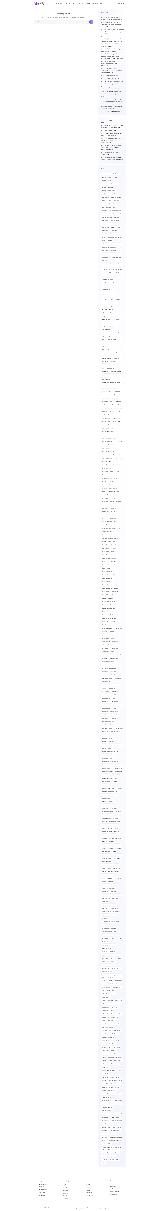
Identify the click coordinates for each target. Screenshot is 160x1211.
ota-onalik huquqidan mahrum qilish (111, 831)
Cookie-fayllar (113, 1194)
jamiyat (104, 515)
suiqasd (104, 1047)
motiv (116, 778)
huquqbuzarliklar (106, 424)
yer (102, 1144)
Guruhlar (65, 1196)
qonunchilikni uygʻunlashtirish (109, 891)
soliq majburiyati (106, 997)
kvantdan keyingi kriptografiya (109, 685)
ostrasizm (110, 828)
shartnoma (119, 958)
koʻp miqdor (115, 641)
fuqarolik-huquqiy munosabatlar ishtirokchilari (110, 354)
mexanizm (119, 765)
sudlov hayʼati (115, 1040)
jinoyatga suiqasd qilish (108, 605)
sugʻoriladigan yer (112, 1044)
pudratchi (116, 865)
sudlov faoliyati (106, 1040)
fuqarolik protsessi (117, 342)
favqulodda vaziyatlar (107, 332)
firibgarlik (117, 332)
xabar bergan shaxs (106, 1114)
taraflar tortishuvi (118, 1060)
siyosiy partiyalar (117, 987)
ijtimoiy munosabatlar (107, 461)
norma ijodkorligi (106, 798)
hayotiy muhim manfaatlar (113, 404)
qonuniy (104, 895)
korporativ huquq (114, 658)
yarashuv (104, 1140)
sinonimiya (104, 984)
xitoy (114, 1127)
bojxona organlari (117, 244)
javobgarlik (104, 525)
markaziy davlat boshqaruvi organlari (111, 731)
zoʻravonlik (104, 1159)
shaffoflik (117, 955)
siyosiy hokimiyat (106, 987)
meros (103, 765)
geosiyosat (104, 365)
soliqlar (104, 1020)
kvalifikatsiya (118, 678)
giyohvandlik (105, 371)
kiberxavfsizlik (105, 638)
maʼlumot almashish (107, 738)
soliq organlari (105, 1004)
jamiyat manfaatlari (112, 515)
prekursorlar (117, 845)
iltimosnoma (118, 474)
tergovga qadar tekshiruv (108, 1077)
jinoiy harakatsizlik (106, 535)
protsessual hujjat (118, 855)
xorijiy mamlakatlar (115, 1130)
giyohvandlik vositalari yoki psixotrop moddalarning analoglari (111, 383)
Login (118, 3)
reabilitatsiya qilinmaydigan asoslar (110, 921)
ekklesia (104, 306)
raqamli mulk (105, 908)
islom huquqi (105, 508)
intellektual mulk (113, 488)
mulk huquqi (105, 785)
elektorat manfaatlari (107, 312)
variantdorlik (113, 1094)
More (101, 3)
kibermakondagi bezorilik (108, 635)
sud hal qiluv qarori (106, 1030)
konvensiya (104, 658)
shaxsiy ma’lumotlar (116, 968)
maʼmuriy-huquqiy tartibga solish (110, 751)
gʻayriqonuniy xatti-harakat (108, 368)
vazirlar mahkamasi (106, 1097)
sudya (103, 1044)
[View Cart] (114, 3)
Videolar (65, 1190)
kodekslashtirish (106, 641)
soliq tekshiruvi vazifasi (107, 1014)
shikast (104, 980)
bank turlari (112, 224)
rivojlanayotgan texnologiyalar (109, 928)
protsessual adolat (106, 855)
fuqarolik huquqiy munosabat (109, 339)
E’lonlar (80, 3)
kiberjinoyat (112, 631)
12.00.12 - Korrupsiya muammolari (112, 81)
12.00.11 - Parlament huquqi (110, 78)
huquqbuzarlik (116, 421)
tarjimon (104, 1064)
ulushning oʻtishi (112, 1090)
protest (114, 851)
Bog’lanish (95, 3)
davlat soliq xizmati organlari (109, 296)
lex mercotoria (105, 695)
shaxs (103, 961)
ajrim (109, 180)
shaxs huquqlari (111, 961)
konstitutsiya (115, 648)
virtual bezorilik (118, 1100)
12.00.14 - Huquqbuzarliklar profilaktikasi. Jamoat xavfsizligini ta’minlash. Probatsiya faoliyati (111, 89)
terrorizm (104, 1080)
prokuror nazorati (106, 851)
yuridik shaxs (116, 1152)
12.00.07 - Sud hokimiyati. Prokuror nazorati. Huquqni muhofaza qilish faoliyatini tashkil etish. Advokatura (112, 56)
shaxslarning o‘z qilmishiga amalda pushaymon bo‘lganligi (110, 976)
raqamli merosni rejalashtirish (109, 905)
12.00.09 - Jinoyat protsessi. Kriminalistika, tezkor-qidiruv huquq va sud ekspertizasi (111, 71)
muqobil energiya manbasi (108, 788)
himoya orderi (111, 408)
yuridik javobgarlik (106, 1152)
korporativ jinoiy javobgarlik (108, 661)
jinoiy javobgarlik (117, 535)
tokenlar (104, 1090)
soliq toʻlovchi (114, 1017)
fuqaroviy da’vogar (106, 358)
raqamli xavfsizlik (106, 915)
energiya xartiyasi (116, 322)
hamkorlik (114, 398)
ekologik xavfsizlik (112, 306)
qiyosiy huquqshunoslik (108, 875)
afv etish (115, 177)
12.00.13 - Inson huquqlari (109, 84)
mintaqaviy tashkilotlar (107, 771)
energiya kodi (119, 319)
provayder (118, 858)
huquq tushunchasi (117, 418)
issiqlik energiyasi (115, 508)
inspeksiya (114, 485)
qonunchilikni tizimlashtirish (108, 888)
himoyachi (119, 408)
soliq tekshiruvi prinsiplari (108, 1010)
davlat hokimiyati (106, 289)
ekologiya (104, 309)
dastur (103, 272)
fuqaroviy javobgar (118, 358)
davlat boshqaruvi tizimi (108, 276)
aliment (104, 187)
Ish (73, 3)
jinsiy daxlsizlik (105, 621)
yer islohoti (108, 1144)
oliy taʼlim (104, 821)
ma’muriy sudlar (118, 705)
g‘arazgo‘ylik (105, 361)
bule (119, 254)
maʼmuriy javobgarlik (107, 748)
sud (103, 1027)
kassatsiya (104, 631)
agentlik (104, 180)
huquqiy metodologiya (107, 431)
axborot (104, 204)
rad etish (110, 895)
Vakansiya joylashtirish (89, 1191)
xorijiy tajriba (105, 1134)
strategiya (117, 1024)
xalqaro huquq (105, 1117)
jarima (115, 521)
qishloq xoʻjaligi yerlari (113, 871)
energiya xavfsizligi (106, 326)
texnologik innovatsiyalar (108, 1084)
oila (103, 815)
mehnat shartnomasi (107, 758)
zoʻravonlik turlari (114, 1159)
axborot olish (111, 204)
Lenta (64, 1184)
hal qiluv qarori (105, 398)
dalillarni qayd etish (117, 269)
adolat (103, 174)
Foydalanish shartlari (113, 1188)
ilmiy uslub (104, 474)
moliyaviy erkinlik (116, 775)
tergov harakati (105, 1074)
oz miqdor (113, 835)
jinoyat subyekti (105, 591)
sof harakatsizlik (106, 990)
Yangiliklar (87, 3)
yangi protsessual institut (116, 1137)
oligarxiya (115, 818)
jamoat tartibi (113, 518)
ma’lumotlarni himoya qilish (108, 698)
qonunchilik (115, 885)
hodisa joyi (104, 411)
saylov (119, 938)
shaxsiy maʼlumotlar (107, 971)
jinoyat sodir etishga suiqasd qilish (110, 588)
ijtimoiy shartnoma (106, 464)
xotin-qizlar (113, 1134)
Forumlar (65, 1199)
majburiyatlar (105, 718)
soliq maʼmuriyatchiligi (107, 1000)
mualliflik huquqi (106, 781)
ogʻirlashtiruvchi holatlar (108, 811)
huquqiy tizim (119, 441)
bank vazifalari (105, 227)
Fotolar (65, 1187)
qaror (103, 868)
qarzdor (109, 868)
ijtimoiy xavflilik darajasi (107, 471)
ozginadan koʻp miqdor (115, 838)
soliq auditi (105, 994)
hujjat (103, 414)
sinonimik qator (118, 980)
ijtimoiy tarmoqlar (117, 464)
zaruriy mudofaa (112, 1156)
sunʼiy (109, 1047)
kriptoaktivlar (105, 671)
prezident (104, 848)
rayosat (114, 915)
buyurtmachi (105, 257)
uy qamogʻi (105, 1094)
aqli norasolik (105, 197)
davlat (109, 272)
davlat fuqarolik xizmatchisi (108, 282)
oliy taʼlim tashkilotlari (114, 821)
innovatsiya (114, 478)
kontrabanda (118, 655)
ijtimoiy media (119, 458)
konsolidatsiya (105, 648)
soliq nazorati (118, 1000)
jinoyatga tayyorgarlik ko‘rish (109, 608)
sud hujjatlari (105, 1034)
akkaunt (116, 184)
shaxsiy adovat (105, 968)
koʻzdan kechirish (106, 645)
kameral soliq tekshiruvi (107, 628)
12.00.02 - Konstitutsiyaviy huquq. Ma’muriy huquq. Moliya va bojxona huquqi (111, 25)
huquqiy (114, 424)
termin (117, 1077)
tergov (119, 1070)
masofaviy (104, 735)
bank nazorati (105, 220)
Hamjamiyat (59, 3)
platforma (111, 841)
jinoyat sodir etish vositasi (108, 585)
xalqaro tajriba (105, 1120)
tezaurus (118, 1084)
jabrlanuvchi (114, 511)
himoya (104, 408)
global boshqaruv (106, 391)
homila (118, 411)
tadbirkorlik (114, 1054)
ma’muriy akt (105, 701)
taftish (121, 1054)
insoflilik (104, 481)
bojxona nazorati (106, 244)
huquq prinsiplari (106, 418)
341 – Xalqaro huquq (108, 130)
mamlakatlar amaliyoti (107, 725)
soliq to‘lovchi (105, 1017)
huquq (115, 414)
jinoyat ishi (113, 551)
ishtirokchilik (119, 501)
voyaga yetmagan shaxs (116, 1104)
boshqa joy (105, 254)
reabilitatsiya (105, 918)
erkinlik (115, 326)
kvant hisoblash (106, 681)
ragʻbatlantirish (118, 895)
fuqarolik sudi (105, 349)
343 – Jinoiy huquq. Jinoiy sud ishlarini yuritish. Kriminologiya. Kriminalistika (111, 140)
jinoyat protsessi (106, 568)
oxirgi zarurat (105, 835)
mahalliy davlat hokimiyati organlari (110, 711)
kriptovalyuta (114, 675)
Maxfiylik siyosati (114, 1191)
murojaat (119, 788)
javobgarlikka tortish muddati (109, 528)
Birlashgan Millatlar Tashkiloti (115, 237)
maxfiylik (112, 735)
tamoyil (104, 1060)
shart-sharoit (105, 958)
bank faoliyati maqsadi (115, 210)
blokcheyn (110, 240)
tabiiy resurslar (105, 1054)
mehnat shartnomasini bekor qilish (110, 761)
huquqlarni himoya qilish (108, 451)
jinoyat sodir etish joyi (107, 571)
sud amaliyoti (109, 1027)
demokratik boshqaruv (107, 299)
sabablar (118, 935)
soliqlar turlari (111, 1020)
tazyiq (103, 1067)
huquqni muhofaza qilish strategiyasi (111, 454)
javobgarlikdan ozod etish (116, 525)
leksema (104, 688)
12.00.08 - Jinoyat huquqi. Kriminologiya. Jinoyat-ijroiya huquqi (109, 63)
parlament (104, 841)
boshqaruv (112, 254)
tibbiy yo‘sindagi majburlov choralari (111, 1087)
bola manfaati (105, 250)
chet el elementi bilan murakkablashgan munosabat (111, 265)
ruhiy (120, 931)
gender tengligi (114, 361)
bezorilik (104, 234)
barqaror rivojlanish (116, 227)
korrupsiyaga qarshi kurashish (109, 668)
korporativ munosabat (107, 665)
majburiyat (115, 715)
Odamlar (65, 1193)
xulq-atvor (104, 1137)
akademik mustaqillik (107, 184)
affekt (109, 177)
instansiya (104, 488)
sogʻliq (114, 990)
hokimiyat (112, 411)
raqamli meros (105, 901)
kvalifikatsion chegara (107, 678)
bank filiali (118, 214)
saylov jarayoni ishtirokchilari (109, 945)
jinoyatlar (104, 611)
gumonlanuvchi (105, 394)
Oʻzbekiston (119, 811)
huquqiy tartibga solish (107, 441)
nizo (117, 791)
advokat (104, 177)
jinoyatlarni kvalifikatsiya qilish (109, 615)
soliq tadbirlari (105, 1007)
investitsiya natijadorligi (113, 491)
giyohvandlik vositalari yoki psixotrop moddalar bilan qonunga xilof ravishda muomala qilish (111, 377)
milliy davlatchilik (118, 768)
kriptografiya (105, 675)
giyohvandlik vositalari (116, 371)
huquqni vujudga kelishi (107, 458)
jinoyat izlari (105, 561)
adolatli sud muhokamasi (114, 174)
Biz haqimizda (43, 1189)
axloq (114, 207)
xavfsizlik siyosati (106, 1127)
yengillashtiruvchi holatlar (115, 1140)
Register (123, 3)
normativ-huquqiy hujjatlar (108, 805)
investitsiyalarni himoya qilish (109, 498)
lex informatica (114, 691)
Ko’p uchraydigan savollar (44, 1186)
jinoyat (114, 548)
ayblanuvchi (105, 210)
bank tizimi (104, 224)
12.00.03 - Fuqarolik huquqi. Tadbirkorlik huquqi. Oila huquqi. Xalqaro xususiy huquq (112, 32)
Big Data (111, 234)
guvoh (113, 394)
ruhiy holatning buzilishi (107, 935)
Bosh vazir (113, 250)
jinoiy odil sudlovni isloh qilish (109, 545)
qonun (119, 878)
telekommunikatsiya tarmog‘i (109, 1070)
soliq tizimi (118, 1014)
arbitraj (103, 200)
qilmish (104, 871)
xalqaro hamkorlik (118, 1114)
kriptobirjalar (114, 671)
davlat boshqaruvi (117, 272)
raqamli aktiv (115, 898)
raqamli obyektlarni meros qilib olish (111, 911)
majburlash (113, 718)
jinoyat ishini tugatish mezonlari (109, 558)
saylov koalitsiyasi (106, 948)
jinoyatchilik (115, 595)
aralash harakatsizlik (116, 197)
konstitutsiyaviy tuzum (107, 655)
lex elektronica (105, 691)
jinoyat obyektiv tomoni (107, 565)
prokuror (119, 848)
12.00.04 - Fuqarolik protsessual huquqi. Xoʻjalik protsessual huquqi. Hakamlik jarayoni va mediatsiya (111, 39)
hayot (103, 404)
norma (115, 795)
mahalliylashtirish (106, 715)
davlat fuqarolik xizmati (107, 286)
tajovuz (104, 1057)
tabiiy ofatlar (113, 1050)
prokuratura (111, 848)
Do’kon (68, 3)
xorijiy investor (105, 1130)
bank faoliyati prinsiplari (108, 214)
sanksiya (113, 938)
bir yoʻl (104, 237)
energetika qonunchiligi (107, 319)
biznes (103, 240)
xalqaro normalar (116, 1117)
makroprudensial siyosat (108, 721)
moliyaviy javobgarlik (107, 778)
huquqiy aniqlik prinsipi (107, 428)
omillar (104, 828)
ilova (111, 474)
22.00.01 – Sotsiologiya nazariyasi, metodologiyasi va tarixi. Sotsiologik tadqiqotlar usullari (111, 106)
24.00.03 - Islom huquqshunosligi (111, 111)
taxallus (117, 1064)
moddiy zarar (118, 771)
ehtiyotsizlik (115, 302)
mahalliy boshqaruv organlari (109, 708)
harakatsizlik (118, 401)
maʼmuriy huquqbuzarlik (108, 741)
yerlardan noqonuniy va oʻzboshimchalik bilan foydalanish (111, 1148)
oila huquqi (109, 815)
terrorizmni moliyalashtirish (115, 1080)
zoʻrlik (103, 1162)
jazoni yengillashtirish (107, 531)
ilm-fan (117, 471)
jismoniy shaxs (105, 625)
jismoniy (114, 621)
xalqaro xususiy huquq (117, 1120)
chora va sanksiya (106, 269)
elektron (116, 312)
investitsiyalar (105, 495)
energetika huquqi (106, 316)
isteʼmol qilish (105, 511)
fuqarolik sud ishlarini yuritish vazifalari (111, 346)
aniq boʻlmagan (106, 194)
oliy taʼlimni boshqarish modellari (110, 825)
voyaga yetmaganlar (107, 1107)
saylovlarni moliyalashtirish (108, 951)
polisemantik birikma (107, 845)
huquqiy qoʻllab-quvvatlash (109, 438)
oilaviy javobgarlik (106, 818)
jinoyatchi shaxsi (106, 595)
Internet (104, 491)
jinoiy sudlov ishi (106, 548)
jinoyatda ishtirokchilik (107, 598)
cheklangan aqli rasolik (115, 257)
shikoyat (110, 980)
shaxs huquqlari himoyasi (108, 965)
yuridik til (104, 1156)
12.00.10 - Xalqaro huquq (109, 75)
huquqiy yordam (106, 448)
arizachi (110, 200)
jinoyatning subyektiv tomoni (109, 618)
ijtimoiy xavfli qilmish (107, 468)
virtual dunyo (105, 1104)
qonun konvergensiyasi (107, 881)
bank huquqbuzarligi (107, 217)
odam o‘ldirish (105, 808)
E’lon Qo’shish (89, 1195)
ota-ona (117, 828)
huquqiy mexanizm (106, 434)
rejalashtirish (105, 925)
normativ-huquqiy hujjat (107, 801)
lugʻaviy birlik (114, 695)
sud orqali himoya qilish (108, 1037)
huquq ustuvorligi (106, 421)
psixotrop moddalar (107, 865)
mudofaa (115, 781)
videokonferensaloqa (107, 1100)
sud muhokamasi (115, 1034)
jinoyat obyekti (113, 561)
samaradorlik (105, 938)
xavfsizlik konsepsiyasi (107, 1124)
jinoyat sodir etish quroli (108, 575)
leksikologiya (111, 688)
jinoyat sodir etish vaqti (107, 581)
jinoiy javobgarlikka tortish (108, 541)
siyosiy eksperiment (114, 984)
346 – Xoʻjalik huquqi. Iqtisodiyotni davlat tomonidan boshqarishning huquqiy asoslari (111, 147)
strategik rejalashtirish (107, 1024)
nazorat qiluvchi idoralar (108, 791)
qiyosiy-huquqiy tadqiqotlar (108, 878)
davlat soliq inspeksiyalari (108, 292)
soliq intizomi (113, 994)
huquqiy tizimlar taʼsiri (107, 444)
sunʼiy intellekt (117, 1047)
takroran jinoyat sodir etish (114, 1057)
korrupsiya (117, 665)
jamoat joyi (104, 518)
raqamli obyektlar (115, 908)
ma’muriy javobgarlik (107, 705)
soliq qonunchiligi (116, 1004)
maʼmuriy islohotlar (117, 745)
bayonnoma (114, 230)
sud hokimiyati (117, 1030)
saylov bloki (105, 941)
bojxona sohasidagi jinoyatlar (109, 247)
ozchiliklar (104, 838)
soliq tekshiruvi (115, 1007)
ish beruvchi (105, 501)
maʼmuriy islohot (106, 745)
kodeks (113, 638)
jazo (120, 528)
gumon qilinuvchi (117, 391)
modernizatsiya (105, 775)
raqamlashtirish (106, 898)
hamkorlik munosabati (107, 401)
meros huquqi (111, 765)
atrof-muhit (116, 200)
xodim (119, 1127)
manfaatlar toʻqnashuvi (107, 728)
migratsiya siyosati (106, 768)
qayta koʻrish (116, 868)
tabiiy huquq (105, 1050)
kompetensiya (116, 645)
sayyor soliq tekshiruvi (107, 955)
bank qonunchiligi (115, 220)
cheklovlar (104, 260)
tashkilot (110, 1064)
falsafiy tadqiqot (106, 329)
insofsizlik (111, 481)
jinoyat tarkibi (115, 591)
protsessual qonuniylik (107, 858)
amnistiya (110, 187)
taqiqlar (110, 1060)
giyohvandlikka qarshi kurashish (109, 388)
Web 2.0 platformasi (107, 1110)
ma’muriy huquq (114, 701)
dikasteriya (117, 299)
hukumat (109, 414)
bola (120, 247)
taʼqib (108, 1067)
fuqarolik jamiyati (106, 342)
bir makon (117, 234)
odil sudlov (114, 808)
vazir (119, 1094)
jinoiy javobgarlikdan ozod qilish (110, 538)
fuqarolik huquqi (106, 336)
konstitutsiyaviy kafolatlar (108, 651)
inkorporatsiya (105, 478)
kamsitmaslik (119, 628)
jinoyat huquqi (105, 551)
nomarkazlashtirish (106, 795)
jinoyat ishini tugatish (107, 555)
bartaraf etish (105, 230)
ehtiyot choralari (106, 302)
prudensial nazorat (106, 861)
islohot (117, 505)
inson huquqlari (106, 485)
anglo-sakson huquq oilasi (108, 190)
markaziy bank (119, 728)
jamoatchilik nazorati (107, 521)
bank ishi (116, 217)
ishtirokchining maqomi (107, 505)
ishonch (112, 501)
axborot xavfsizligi (106, 207)
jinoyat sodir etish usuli (107, 578)
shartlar (112, 958)
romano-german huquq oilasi (109, 931)
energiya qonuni (106, 322)
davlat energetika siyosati (108, 279)
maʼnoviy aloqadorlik (107, 755)
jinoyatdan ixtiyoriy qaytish (108, 601)
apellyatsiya (115, 194)
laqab (120, 685)
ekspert (111, 309)
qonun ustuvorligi (106, 885)
